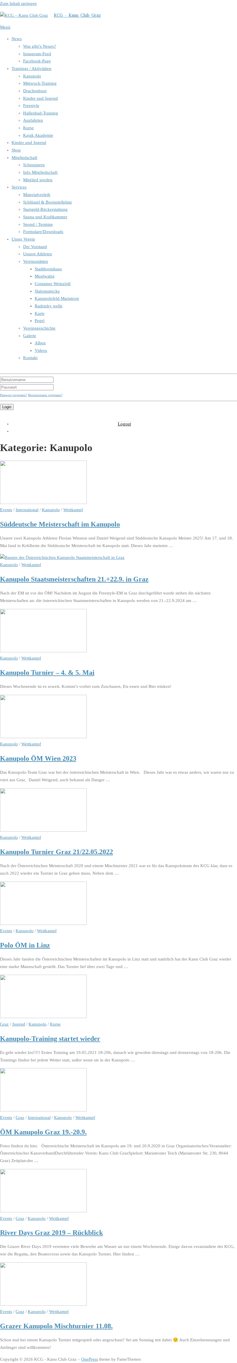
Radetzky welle (48, 306)
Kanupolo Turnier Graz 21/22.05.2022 (56, 852)
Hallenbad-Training (40, 113)
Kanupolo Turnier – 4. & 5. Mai (47, 672)
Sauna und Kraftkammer (45, 217)
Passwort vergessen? (13, 395)
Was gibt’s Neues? (39, 46)
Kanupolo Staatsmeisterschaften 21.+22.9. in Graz (74, 579)
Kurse (28, 127)
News (17, 38)
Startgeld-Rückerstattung (45, 209)
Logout (124, 424)
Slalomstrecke (47, 291)
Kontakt (30, 357)
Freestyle (31, 105)
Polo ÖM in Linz (25, 945)
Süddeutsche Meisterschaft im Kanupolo (60, 524)
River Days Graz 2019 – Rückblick (51, 1232)
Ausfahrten (33, 120)
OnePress (89, 1359)
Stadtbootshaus (48, 269)
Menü (5, 27)
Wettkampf (73, 509)
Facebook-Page (37, 61)
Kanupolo (32, 76)
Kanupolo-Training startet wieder (50, 1038)
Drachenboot (35, 90)
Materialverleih (36, 194)
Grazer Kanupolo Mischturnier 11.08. (56, 1326)
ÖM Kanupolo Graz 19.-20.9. (43, 1132)
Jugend (18, 1024)
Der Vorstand (35, 246)
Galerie (29, 335)
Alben (40, 343)
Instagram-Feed (37, 53)
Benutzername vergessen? (45, 395)
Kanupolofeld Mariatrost (57, 298)
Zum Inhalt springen (18, 3)
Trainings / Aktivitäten (31, 68)
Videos (41, 350)
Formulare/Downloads (43, 231)
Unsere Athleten (37, 254)
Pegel (40, 320)
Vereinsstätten (35, 261)
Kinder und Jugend (40, 98)
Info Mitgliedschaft (40, 172)
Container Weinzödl (53, 283)
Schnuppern (34, 164)
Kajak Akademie (38, 135)
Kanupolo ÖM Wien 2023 (38, 758)
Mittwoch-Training (40, 83)
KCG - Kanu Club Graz (77, 15)
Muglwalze (45, 276)
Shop (16, 150)
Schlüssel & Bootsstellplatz (47, 202)
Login (6, 407)
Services (19, 187)
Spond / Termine (38, 224)
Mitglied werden (38, 180)
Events (6, 509)
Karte (40, 313)
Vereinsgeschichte (39, 328)
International (27, 509)
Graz (4, 1024)
